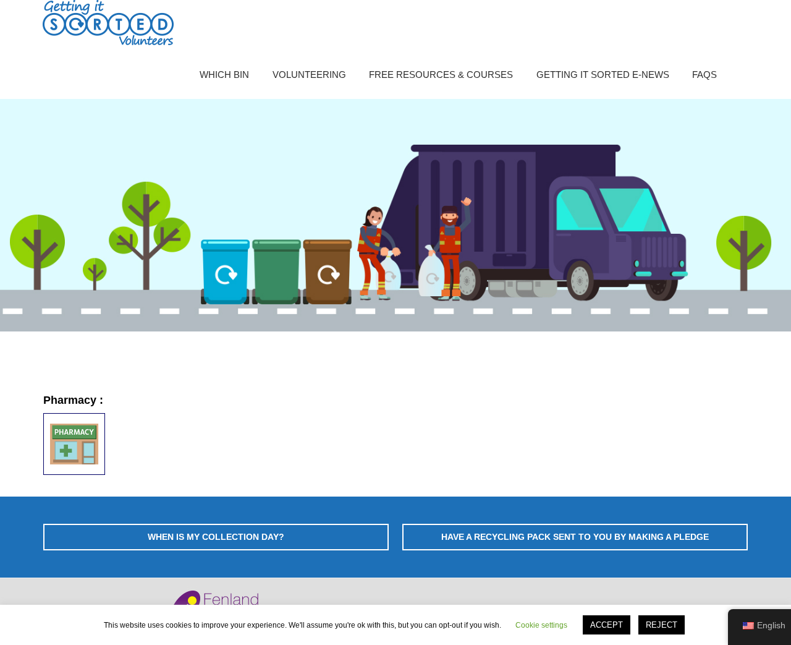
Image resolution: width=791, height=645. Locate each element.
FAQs (704, 74)
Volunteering (309, 74)
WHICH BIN (224, 74)
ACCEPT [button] (606, 625)
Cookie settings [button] (541, 625)
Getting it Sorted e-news (602, 74)
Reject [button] (661, 625)
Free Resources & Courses (441, 74)
